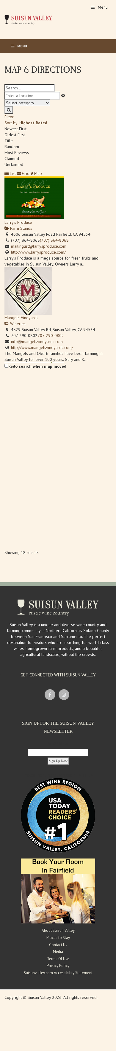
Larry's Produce (18, 222)
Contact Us (58, 944)
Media (58, 951)
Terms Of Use (58, 958)
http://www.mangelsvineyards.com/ (42, 347)
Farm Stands (20, 228)
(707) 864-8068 (54, 240)
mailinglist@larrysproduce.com (38, 246)
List (12, 173)
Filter (9, 116)
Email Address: (58, 743)
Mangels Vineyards (21, 317)
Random (11, 146)
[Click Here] (58, 890)
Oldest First (14, 134)
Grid (25, 173)
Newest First (15, 128)
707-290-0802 (50, 335)
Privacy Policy (58, 965)
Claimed (11, 158)
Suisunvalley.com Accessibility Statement (58, 972)
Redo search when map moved (37, 366)
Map (37, 173)
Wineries (17, 323)
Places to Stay (58, 937)
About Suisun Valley (58, 930)
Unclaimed (13, 164)
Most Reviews (16, 152)
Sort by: (25, 122)
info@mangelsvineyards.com (37, 341)
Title (8, 140)
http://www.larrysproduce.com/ (38, 252)
